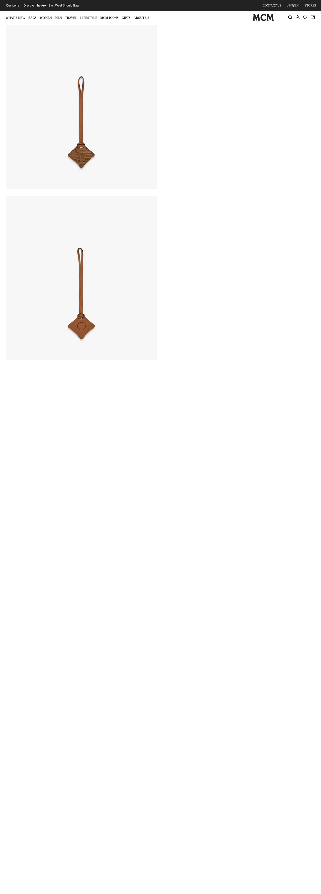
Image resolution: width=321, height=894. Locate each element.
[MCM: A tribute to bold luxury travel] (263, 20)
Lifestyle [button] (88, 18)
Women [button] (46, 18)
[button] (81, 106)
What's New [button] (15, 18)
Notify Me (239, 84)
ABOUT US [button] (141, 18)
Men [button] (58, 18)
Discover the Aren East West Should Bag (51, 5)
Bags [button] (32, 18)
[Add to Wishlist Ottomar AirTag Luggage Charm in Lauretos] (285, 30)
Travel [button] (71, 18)
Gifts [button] (126, 18)
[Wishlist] (305, 17)
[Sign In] (297, 17)
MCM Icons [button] (109, 18)
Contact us (272, 5)
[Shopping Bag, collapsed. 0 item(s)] (312, 17)
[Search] (290, 17)
